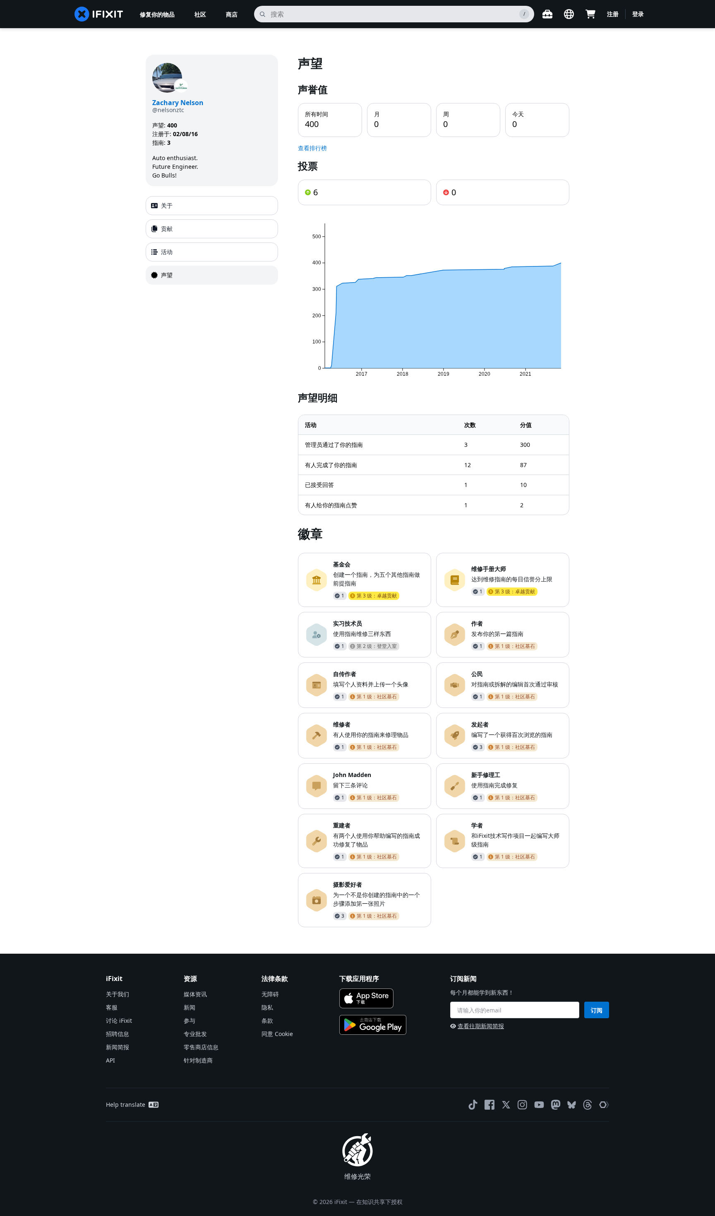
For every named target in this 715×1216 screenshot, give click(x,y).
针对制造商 (198, 1060)
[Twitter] (506, 1105)
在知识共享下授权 (379, 1202)
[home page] (98, 14)
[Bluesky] (571, 1105)
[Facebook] (489, 1105)
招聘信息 (117, 1034)
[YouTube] (539, 1105)
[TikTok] (473, 1105)
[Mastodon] (556, 1105)
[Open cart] (590, 14)
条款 (267, 1020)
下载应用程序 (359, 978)
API (110, 1060)
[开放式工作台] (547, 14)
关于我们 (117, 994)
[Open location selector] (569, 14)
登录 (638, 14)
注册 (613, 14)
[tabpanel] (433, 491)
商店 (232, 14)
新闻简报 (117, 1047)
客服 (112, 1007)
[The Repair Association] (604, 1105)
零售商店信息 (201, 1047)
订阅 (596, 1010)
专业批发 (195, 1034)
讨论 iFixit (119, 1020)
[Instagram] (523, 1105)
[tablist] (212, 240)
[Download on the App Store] (366, 998)
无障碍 (270, 994)
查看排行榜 (312, 148)
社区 (200, 14)
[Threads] (588, 1105)
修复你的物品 (157, 14)
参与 (189, 1020)
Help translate (125, 1104)
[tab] (212, 205)
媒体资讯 (195, 994)
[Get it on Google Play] (372, 1025)
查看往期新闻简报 (481, 1026)
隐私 (267, 1007)
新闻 (189, 1007)
